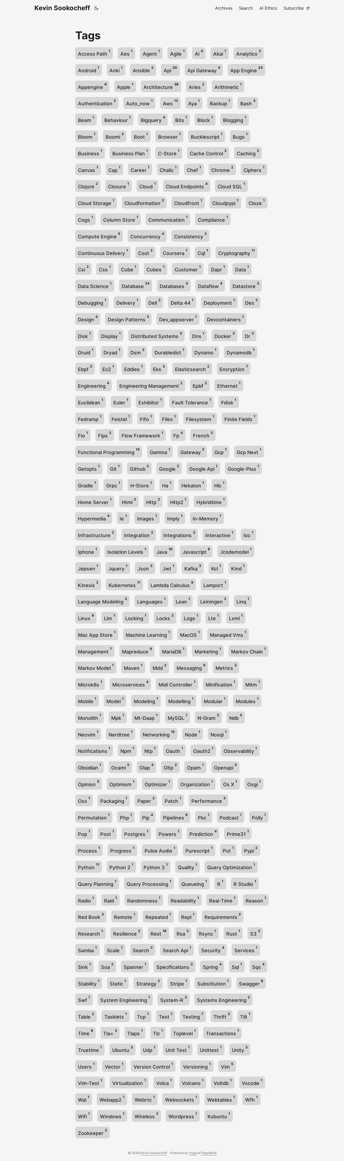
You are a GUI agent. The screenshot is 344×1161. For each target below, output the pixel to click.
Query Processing (149, 883)
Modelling (181, 700)
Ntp (150, 750)
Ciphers (253, 169)
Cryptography (236, 252)
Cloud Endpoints (186, 185)
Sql (237, 966)
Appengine (92, 86)
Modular (214, 700)
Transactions (222, 1032)
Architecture (161, 86)
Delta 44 (182, 302)
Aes (126, 53)
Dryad (111, 351)
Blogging (234, 119)
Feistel (121, 418)
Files (169, 418)
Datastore (245, 285)
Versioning (197, 1066)
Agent (151, 53)
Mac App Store (97, 634)
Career (140, 169)
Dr (249, 335)
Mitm (252, 684)
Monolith (89, 717)
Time (85, 1032)
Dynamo (205, 351)
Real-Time (222, 900)
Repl (187, 916)
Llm (109, 617)
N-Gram (208, 717)
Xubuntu (218, 1115)
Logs (191, 617)
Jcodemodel (236, 551)
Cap (114, 169)
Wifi (84, 1115)
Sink (84, 966)
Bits (181, 119)
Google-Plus (243, 468)
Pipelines (175, 817)
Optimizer (157, 783)
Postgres (136, 833)
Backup (220, 102)
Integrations (179, 534)
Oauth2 (203, 750)
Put (228, 850)
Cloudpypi (225, 202)
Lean (183, 601)
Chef (194, 169)
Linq (242, 601)
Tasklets (115, 1016)
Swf (84, 999)
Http (153, 501)
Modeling (146, 700)
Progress (122, 850)
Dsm (137, 351)
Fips (104, 434)
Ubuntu (122, 1049)
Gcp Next (249, 451)
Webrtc (145, 1099)
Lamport (214, 584)
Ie (123, 518)
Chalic (168, 169)
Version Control (153, 1066)
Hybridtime (210, 501)
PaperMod (208, 1153)
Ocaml (120, 767)
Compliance (213, 219)
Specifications (174, 966)
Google (169, 468)
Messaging (191, 667)
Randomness (143, 900)
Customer (188, 268)
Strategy (148, 983)
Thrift (221, 1016)
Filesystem (200, 418)
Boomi (115, 136)
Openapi (225, 767)
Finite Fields (239, 418)
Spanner (135, 966)
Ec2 (108, 368)
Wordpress (183, 1115)
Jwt (168, 567)
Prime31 (238, 833)
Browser (169, 136)
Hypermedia (93, 518)
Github (139, 468)
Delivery (127, 302)
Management (95, 651)
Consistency (190, 235)
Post (107, 833)
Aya (194, 102)
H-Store (141, 484)
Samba (87, 949)
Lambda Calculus (171, 584)
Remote (124, 916)
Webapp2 (111, 1099)
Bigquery (153, 119)
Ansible (143, 69)
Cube (128, 268)
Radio (86, 900)
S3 (255, 933)
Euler (120, 401)
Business (90, 152)
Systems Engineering (223, 999)
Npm (127, 750)
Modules (247, 700)
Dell (154, 302)
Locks (165, 617)
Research (90, 933)
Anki (116, 69)
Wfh (251, 1099)
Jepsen (88, 567)
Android (88, 69)
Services (245, 949)
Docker (224, 335)
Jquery (117, 567)
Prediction (203, 833)
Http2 (178, 501)
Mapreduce (137, 651)
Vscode (252, 1082)
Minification (220, 684)
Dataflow (210, 285)
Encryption (234, 368)
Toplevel (184, 1032)
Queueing (194, 883)
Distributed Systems (156, 335)
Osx (84, 800)
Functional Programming (108, 451)
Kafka (192, 567)
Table (86, 1016)
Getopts (89, 468)
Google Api (203, 468)
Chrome (222, 169)
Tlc (158, 1032)
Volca (164, 1082)
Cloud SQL (231, 185)
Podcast (231, 817)
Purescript (199, 850)
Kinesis (88, 584)
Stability (88, 983)
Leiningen (213, 601)
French (203, 434)
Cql (203, 252)
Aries (196, 86)
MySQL (177, 717)
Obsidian (89, 767)
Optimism (121, 783)
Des (251, 302)
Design (88, 318)
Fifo (146, 418)
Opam (195, 767)
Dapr (218, 268)
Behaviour (117, 119)
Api (170, 69)
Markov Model (96, 667)
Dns (198, 335)
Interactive (219, 534)
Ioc (248, 534)
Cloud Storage (96, 202)
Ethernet (229, 385)
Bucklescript (207, 136)
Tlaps (135, 1032)
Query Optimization (231, 866)
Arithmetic (228, 86)
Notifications (94, 750)
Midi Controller (177, 684)
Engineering (93, 385)
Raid (110, 900)
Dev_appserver (178, 318)
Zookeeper (92, 1132)
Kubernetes (124, 584)
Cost (145, 252)
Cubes (155, 268)
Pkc (203, 817)
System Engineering (125, 999)
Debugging (92, 302)
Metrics (226, 667)
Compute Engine (99, 235)
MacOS (190, 634)
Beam (86, 119)
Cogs (85, 219)
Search (143, 949)
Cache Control (208, 152)
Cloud (147, 185)
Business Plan (130, 152)
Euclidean (90, 401)
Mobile (87, 700)
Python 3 (156, 866)
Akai (219, 53)
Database (135, 285)
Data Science (95, 285)
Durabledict (169, 351)
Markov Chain (248, 651)
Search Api (177, 949)
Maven (133, 667)
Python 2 (121, 866)
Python (88, 866)
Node (192, 734)
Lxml (236, 617)
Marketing (208, 651)
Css (105, 268)
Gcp (220, 451)
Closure (118, 185)
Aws (170, 102)
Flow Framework (142, 434)
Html (129, 501)
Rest (158, 933)
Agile (177, 53)
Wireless (146, 1115)
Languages (151, 601)
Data (242, 268)
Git (115, 468)
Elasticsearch (192, 368)
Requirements (223, 916)
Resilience (126, 933)
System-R (173, 999)
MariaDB (173, 651)
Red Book (91, 916)
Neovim (88, 734)
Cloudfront (188, 202)
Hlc (219, 484)
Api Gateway (203, 69)
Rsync (207, 933)
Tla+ (110, 1032)
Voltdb (223, 1082)
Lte (213, 617)
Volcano (192, 1082)
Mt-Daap (145, 717)
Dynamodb (241, 351)
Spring (212, 966)
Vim (227, 1066)
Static (118, 983)
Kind (238, 567)
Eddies (133, 368)
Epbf (200, 385)
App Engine (246, 69)
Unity (240, 1049)
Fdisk (228, 401)
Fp (178, 434)
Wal (83, 1099)
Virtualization (129, 1082)
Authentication (97, 102)
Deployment (219, 302)
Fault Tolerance (191, 401)
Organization (196, 783)
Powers (169, 833)
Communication (168, 219)
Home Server (95, 501)
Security (212, 949)
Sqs (258, 966)
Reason (256, 900)
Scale (115, 949)
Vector (114, 1066)
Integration (138, 534)
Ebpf (85, 368)
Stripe (178, 983)
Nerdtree (120, 734)
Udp (149, 1049)
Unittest (211, 1049)
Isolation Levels (126, 551)
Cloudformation (144, 202)
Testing (192, 1016)
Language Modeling (102, 601)
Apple (125, 86)
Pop (84, 833)
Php (126, 817)
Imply (174, 518)
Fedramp (89, 418)
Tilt (245, 1016)
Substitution (213, 983)
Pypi (250, 850)
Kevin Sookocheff (62, 8)
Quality (187, 866)
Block (205, 119)
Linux (86, 617)
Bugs (240, 136)
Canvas (88, 169)
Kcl (216, 567)
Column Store (120, 219)
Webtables (221, 1099)
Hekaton (192, 484)
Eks (159, 368)
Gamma (160, 451)
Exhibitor (150, 401)
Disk (84, 335)
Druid (85, 351)
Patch (173, 800)
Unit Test (178, 1049)
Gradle (87, 484)
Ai (199, 53)
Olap (146, 767)
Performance (208, 800)
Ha (166, 484)
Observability (240, 750)
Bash (247, 102)
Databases (174, 285)
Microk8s (90, 684)
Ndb (235, 717)
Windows (112, 1115)
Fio (83, 434)
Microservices (130, 684)
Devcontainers (225, 318)
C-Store (169, 152)
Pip (147, 817)
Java (164, 551)
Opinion (88, 783)
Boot (141, 136)
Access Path (94, 53)
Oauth (174, 750)
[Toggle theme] (96, 8)
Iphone (87, 551)
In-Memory (207, 518)
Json (145, 567)
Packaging (113, 800)
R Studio (245, 883)
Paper (146, 800)
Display (111, 335)
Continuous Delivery (103, 252)
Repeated (158, 916)
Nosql (218, 734)
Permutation (94, 817)
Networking (159, 734)
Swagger (251, 983)
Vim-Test (90, 1082)
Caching (248, 152)
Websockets (181, 1099)
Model (115, 700)
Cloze (257, 202)
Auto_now (139, 102)
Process (89, 850)
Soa (107, 966)
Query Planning (97, 883)
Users (86, 1066)
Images (147, 518)
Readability (185, 900)
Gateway (192, 451)
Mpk (117, 717)
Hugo (193, 1153)
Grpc (113, 484)
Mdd (159, 667)
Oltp (170, 767)
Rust (233, 933)
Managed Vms (228, 634)
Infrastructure (96, 534)
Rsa (183, 933)
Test (165, 1016)
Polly (259, 817)
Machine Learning (148, 634)
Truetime (90, 1049)
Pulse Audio (160, 850)
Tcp (143, 1016)
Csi (83, 268)
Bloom (86, 136)
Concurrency (147, 235)
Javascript (196, 551)
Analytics (248, 53)
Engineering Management (150, 385)
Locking (135, 617)
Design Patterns (128, 318)
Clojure (88, 185)
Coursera (175, 252)
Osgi (254, 783)
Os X (230, 783)
